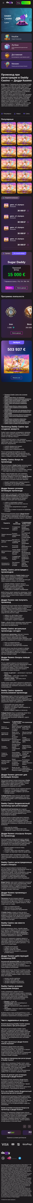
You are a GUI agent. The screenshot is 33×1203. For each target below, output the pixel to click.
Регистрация (26, 2)
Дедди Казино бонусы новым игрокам (15, 406)
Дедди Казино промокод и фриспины (15, 419)
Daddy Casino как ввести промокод (14, 420)
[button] (2, 19)
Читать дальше (21, 288)
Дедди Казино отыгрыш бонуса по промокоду (17, 414)
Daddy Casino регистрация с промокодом (16, 400)
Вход (18, 2)
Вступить (9, 287)
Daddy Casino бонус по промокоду (14, 397)
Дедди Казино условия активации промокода (17, 399)
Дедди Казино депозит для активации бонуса (17, 410)
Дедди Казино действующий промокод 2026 (17, 422)
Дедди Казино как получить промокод (15, 401)
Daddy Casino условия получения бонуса (16, 423)
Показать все (16, 377)
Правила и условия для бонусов (16, 1137)
